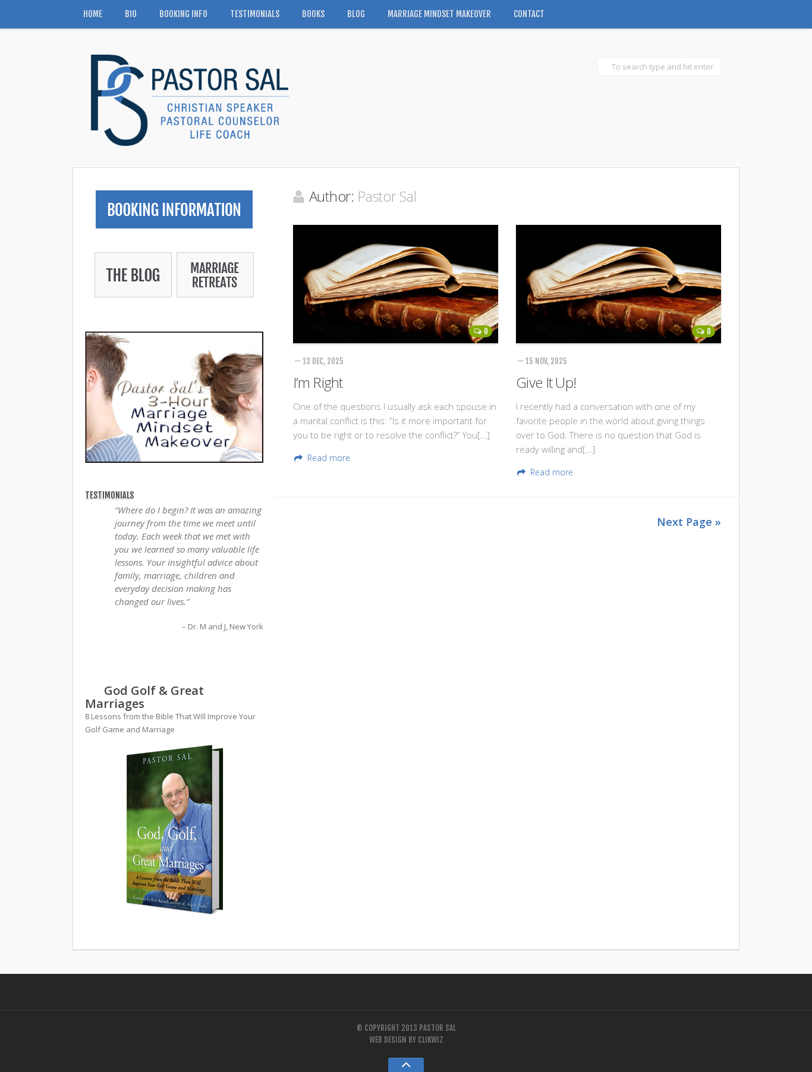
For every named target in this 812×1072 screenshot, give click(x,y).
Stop (179, 648)
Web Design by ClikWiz (406, 1040)
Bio (131, 14)
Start (170, 648)
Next (253, 669)
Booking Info (183, 14)
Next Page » (689, 522)
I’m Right (318, 382)
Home (92, 14)
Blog (356, 14)
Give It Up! (546, 382)
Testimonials (254, 14)
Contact (529, 14)
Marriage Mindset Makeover (439, 14)
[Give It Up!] (618, 284)
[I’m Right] (395, 284)
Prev (94, 669)
